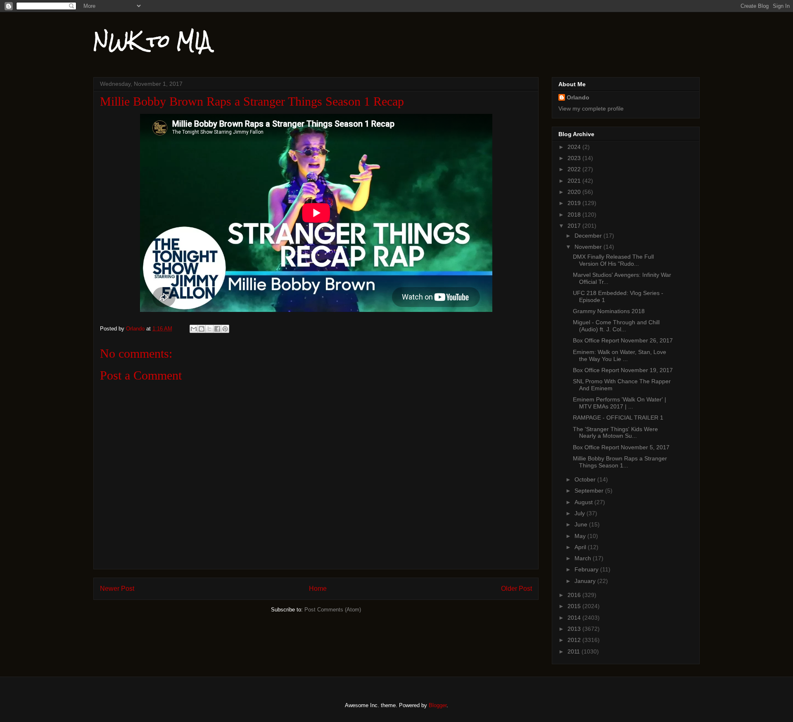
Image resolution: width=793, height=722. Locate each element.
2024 (574, 147)
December (589, 235)
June (582, 524)
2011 (574, 651)
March (584, 558)
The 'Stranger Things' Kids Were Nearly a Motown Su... (615, 432)
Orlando (578, 97)
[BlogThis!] (201, 329)
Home (318, 588)
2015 (574, 606)
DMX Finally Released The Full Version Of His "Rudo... (613, 260)
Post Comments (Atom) (332, 609)
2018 (574, 214)
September (590, 490)
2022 (574, 169)
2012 (574, 640)
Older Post (516, 588)
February (587, 569)
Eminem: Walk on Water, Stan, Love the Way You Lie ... (619, 355)
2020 (574, 192)
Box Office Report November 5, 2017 (621, 447)
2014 (574, 617)
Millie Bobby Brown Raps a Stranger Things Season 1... (620, 462)
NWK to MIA (152, 40)
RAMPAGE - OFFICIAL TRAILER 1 (618, 417)
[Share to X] (209, 329)
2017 (574, 225)
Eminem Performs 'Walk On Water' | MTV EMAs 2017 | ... (619, 403)
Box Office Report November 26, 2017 (623, 340)
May (581, 536)
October (586, 479)
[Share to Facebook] (217, 329)
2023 (574, 158)
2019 (574, 203)
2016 (574, 595)
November (589, 246)
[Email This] (194, 329)
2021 (574, 180)
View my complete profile (591, 108)
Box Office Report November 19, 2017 (623, 370)
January (586, 581)
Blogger (437, 705)
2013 (574, 628)
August (584, 502)
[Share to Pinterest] (225, 329)
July (580, 513)
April (581, 547)
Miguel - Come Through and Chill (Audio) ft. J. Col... (616, 326)
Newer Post (117, 588)
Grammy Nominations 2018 (609, 311)
